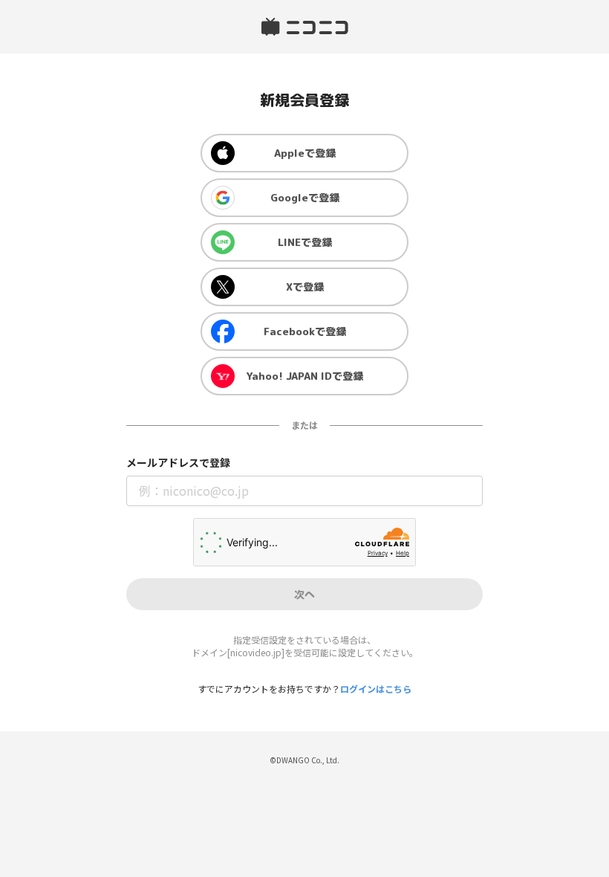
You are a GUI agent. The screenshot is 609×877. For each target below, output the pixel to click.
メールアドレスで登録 (178, 463)
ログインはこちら (375, 688)
